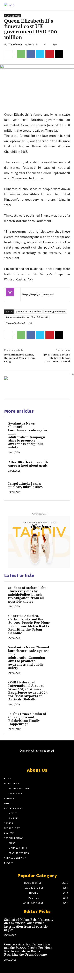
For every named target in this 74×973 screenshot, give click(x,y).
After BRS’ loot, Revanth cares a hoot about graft (28, 464)
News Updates (13, 16)
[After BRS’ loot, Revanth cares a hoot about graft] (58, 467)
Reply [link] (26, 294)
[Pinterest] (49, 54)
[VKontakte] (44, 758)
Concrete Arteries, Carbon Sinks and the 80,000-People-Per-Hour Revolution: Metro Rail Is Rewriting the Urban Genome (29, 624)
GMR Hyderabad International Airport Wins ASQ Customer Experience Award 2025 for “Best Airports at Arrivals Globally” (27, 691)
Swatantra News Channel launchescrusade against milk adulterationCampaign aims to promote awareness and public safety (28, 436)
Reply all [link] (36, 294)
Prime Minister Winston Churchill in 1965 (27, 317)
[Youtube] (51, 758)
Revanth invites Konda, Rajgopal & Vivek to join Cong (19, 358)
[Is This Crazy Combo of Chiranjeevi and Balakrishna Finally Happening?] (62, 720)
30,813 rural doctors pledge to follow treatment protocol (56, 358)
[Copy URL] (59, 54)
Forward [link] (48, 294)
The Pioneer (15, 44)
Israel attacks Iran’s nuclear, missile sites (25, 485)
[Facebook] (31, 54)
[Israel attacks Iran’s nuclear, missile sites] (58, 488)
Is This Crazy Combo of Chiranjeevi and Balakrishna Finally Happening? (27, 719)
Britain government (55, 311)
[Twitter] (40, 54)
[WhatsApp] (21, 54)
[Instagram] (29, 758)
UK (30, 323)
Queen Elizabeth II (15, 323)
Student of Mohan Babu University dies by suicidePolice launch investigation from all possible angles (27, 595)
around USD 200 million (28, 311)
